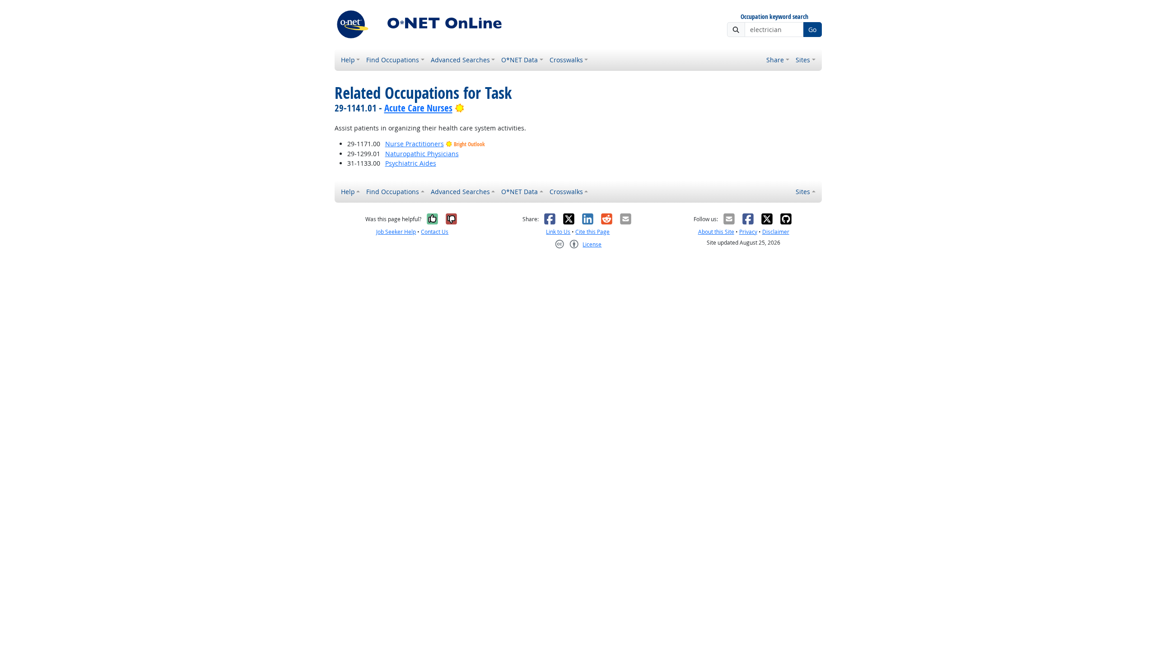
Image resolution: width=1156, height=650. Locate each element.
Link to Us (558, 232)
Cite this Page (592, 232)
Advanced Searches (460, 60)
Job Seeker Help (396, 232)
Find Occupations (392, 60)
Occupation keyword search (774, 17)
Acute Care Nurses (418, 108)
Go (812, 29)
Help (348, 60)
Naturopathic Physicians (422, 153)
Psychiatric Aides (410, 163)
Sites (803, 60)
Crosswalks (566, 60)
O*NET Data (519, 60)
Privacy (748, 232)
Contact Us (434, 232)
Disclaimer (775, 232)
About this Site (716, 232)
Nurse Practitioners (414, 143)
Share (775, 60)
